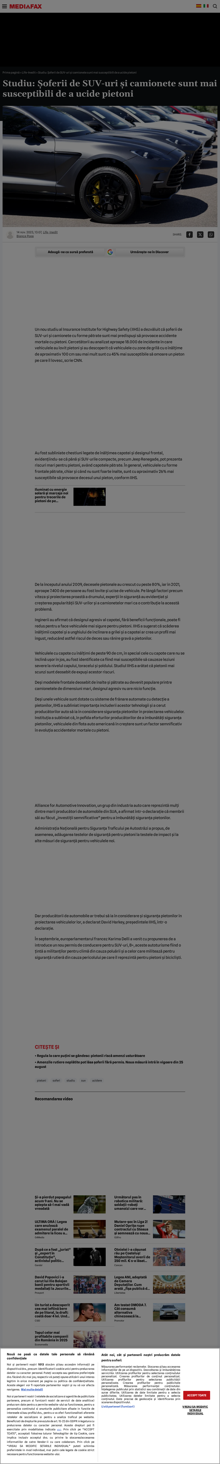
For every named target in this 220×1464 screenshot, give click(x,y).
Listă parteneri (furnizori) (117, 1406)
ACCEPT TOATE (196, 1395)
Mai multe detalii (32, 1389)
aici (59, 1429)
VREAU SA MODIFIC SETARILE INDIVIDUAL (195, 1410)
